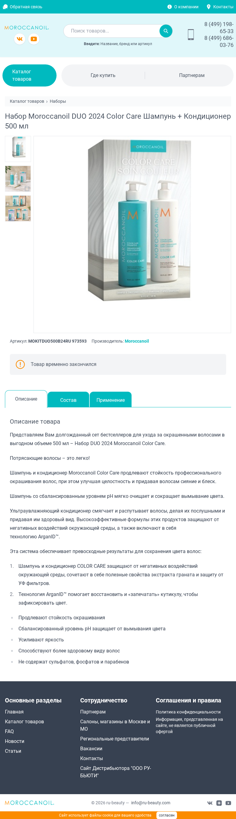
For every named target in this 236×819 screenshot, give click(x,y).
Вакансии (91, 749)
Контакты (223, 6)
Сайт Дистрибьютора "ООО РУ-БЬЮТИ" (115, 772)
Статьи (13, 751)
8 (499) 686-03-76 (219, 41)
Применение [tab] (110, 400)
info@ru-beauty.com (150, 802)
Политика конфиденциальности (188, 711)
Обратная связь (26, 6)
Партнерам (192, 75)
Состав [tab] (68, 400)
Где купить (103, 75)
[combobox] (111, 31)
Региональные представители (114, 739)
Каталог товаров (21, 75)
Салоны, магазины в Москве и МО (115, 725)
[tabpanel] (118, 541)
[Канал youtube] (34, 39)
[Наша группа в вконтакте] (210, 802)
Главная (14, 712)
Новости (14, 741)
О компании (186, 6)
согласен (167, 815)
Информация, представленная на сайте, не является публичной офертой (189, 725)
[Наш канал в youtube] (228, 802)
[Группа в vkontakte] (20, 39)
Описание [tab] (26, 399)
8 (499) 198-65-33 (219, 27)
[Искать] (165, 31)
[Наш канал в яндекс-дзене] (219, 802)
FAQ (9, 731)
